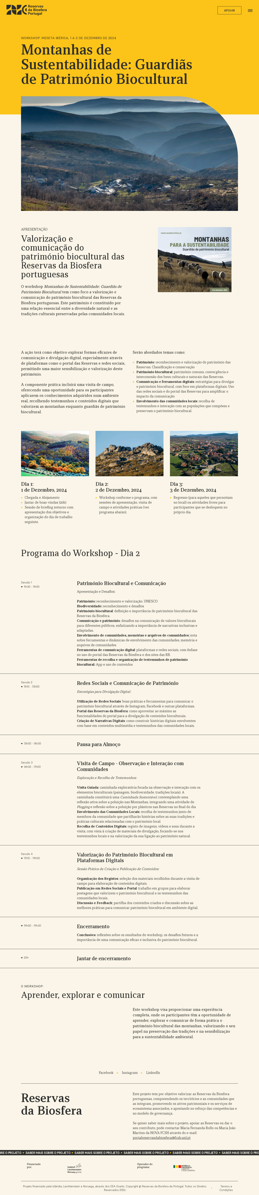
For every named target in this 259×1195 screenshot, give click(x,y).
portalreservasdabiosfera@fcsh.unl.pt (162, 1138)
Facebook (106, 1073)
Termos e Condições (226, 1188)
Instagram (130, 1073)
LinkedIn (153, 1073)
